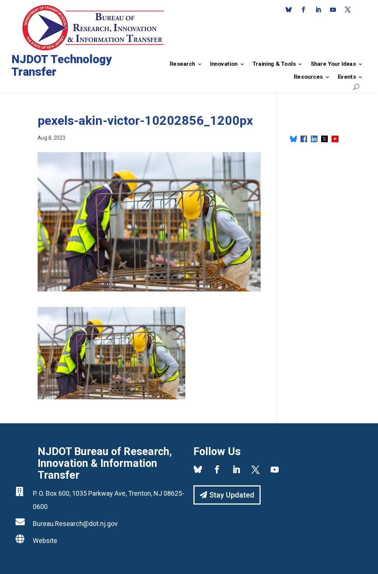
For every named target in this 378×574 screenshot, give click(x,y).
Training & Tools (274, 64)
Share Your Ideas (333, 64)
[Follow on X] (348, 10)
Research (182, 64)
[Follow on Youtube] (333, 10)
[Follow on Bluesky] (289, 10)
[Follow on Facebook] (303, 10)
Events (347, 77)
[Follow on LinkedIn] (318, 10)
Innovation (224, 64)
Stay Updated (231, 495)
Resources (308, 77)
